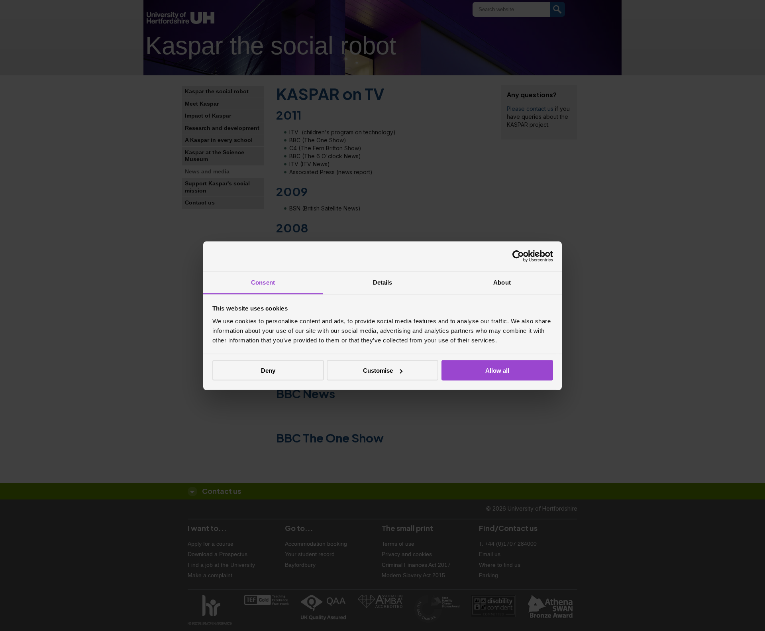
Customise (378, 370)
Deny (268, 370)
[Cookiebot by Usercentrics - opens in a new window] (518, 256)
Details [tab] (382, 282)
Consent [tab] (263, 282)
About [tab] (502, 282)
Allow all (497, 370)
